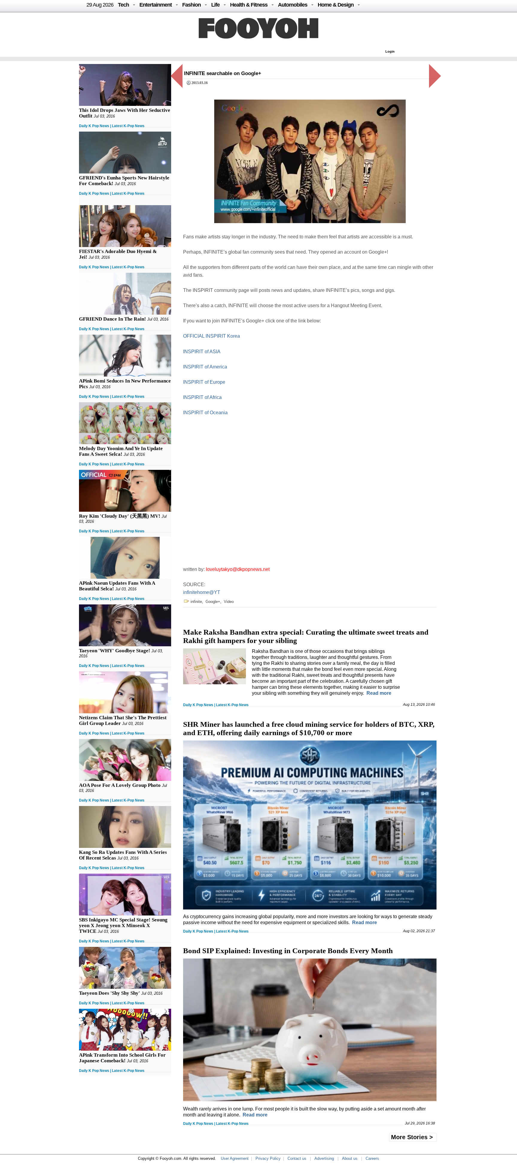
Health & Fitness (248, 5)
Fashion (191, 5)
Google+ (213, 601)
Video (229, 601)
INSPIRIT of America (205, 366)
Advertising (324, 1158)
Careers (372, 1158)
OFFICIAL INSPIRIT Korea (211, 336)
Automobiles (292, 5)
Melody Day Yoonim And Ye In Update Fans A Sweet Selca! (121, 451)
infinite (196, 601)
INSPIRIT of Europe (204, 382)
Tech (123, 5)
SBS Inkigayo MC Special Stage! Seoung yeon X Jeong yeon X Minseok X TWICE (123, 925)
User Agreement (235, 1158)
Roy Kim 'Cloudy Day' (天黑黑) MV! (119, 516)
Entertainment (155, 5)
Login (390, 51)
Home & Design (336, 5)
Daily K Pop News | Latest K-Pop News (112, 126)
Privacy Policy (268, 1158)
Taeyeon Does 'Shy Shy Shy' (109, 993)
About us (350, 1158)
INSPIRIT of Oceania (205, 412)
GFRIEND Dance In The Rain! (112, 319)
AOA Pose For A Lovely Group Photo (120, 785)
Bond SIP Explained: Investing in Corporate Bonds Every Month (288, 951)
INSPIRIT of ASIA (202, 351)
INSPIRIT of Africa (202, 397)
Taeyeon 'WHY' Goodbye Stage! (114, 650)
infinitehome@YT (201, 592)
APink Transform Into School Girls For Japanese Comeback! (122, 1058)
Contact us (297, 1158)
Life (215, 5)
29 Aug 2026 (99, 5)
